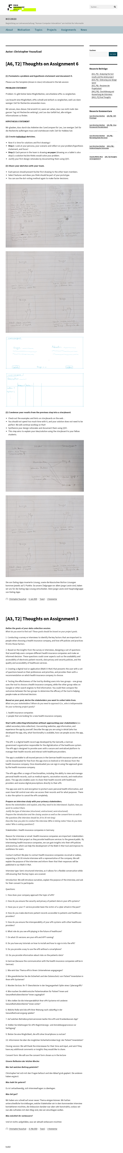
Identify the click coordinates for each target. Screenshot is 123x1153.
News (84, 30)
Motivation (24, 30)
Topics (38, 30)
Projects (52, 30)
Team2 (42, 599)
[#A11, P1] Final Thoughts (101, 97)
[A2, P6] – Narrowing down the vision (101, 137)
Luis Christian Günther (97, 116)
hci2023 (11, 19)
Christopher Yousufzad (17, 599)
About (9, 30)
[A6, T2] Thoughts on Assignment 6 (42, 64)
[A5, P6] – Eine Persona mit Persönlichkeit (102, 126)
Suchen (92, 50)
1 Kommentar (52, 599)
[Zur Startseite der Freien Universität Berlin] (21, 7)
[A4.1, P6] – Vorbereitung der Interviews (101, 147)
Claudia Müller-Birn (96, 157)
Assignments (68, 30)
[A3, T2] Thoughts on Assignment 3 (42, 619)
